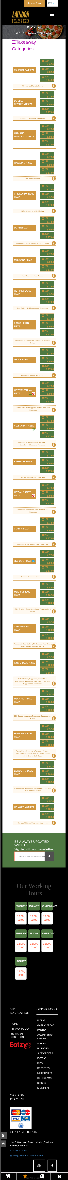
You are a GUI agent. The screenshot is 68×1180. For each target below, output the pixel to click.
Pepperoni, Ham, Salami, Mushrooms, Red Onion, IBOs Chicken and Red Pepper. (34, 645)
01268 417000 (19, 1150)
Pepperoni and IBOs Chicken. (37, 375)
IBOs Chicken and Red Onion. (37, 211)
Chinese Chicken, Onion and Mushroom (35, 823)
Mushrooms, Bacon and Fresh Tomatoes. (35, 544)
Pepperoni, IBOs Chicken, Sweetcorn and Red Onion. (34, 342)
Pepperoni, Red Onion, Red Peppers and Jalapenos (35, 511)
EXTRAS (41, 1058)
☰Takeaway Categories (24, 45)
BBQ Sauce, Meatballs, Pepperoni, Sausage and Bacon (34, 718)
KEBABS (41, 1030)
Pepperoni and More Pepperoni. (37, 118)
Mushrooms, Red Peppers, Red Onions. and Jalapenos (35, 409)
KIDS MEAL (43, 1088)
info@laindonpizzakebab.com (28, 1155)
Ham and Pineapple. (39, 178)
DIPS (40, 1063)
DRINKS (41, 1083)
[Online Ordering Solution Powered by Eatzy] (21, 1045)
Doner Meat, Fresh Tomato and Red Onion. (35, 243)
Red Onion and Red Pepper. (38, 276)
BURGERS (43, 1048)
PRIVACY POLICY (20, 1028)
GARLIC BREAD (45, 1025)
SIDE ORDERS (45, 1053)
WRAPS (41, 1043)
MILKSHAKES (44, 1073)
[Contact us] (42, 1176)
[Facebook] (52, 1166)
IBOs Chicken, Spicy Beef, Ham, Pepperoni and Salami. (34, 611)
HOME (14, 1024)
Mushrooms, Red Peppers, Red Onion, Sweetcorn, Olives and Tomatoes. (36, 444)
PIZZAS (41, 1020)
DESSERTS (43, 1068)
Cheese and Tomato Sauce (38, 86)
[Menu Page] (8, 1176)
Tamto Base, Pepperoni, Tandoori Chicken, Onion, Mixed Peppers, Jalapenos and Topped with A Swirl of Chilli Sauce (34, 754)
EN (51, 3)
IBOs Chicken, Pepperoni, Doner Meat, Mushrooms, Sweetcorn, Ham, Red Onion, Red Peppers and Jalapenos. (34, 682)
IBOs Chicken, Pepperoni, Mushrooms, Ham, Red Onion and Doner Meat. (34, 790)
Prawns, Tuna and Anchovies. (37, 577)
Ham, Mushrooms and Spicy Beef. (37, 477)
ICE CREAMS (44, 1078)
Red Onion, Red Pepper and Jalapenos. (35, 308)
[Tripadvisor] (39, 1166)
